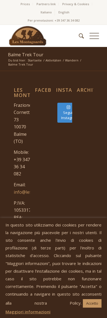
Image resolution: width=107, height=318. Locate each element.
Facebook (49, 90)
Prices (25, 4)
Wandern (71, 60)
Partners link (46, 4)
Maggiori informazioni (27, 311)
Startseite (35, 60)
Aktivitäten (53, 60)
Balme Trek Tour (25, 55)
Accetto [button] (92, 303)
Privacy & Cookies (75, 4)
